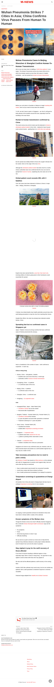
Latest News (4, 8)
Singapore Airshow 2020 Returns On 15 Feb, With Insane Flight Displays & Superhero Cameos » (44, 630)
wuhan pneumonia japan (6, 74)
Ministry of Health (22, 460)
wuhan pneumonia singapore (7, 77)
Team (28, 671)
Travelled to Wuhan (23, 408)
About (28, 661)
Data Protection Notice (31, 666)
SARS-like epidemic (42, 69)
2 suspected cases (27, 440)
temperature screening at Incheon (34, 428)
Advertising (29, 659)
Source (34, 101)
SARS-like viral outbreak (43, 129)
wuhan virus (8, 81)
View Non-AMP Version (31, 682)
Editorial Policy (30, 664)
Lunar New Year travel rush (41, 273)
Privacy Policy (30, 668)
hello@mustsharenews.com (7, 645)
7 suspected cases (29, 432)
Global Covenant (43, 575)
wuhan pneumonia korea (6, 75)
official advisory (39, 460)
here (39, 163)
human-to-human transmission (41, 75)
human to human (26, 171)
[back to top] (50, 681)
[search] (52, 2)
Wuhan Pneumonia (5, 72)
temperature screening (26, 484)
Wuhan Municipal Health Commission (34, 523)
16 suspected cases (29, 398)
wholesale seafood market (29, 167)
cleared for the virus (35, 434)
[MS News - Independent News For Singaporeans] (27, 2)
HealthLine (34, 575)
